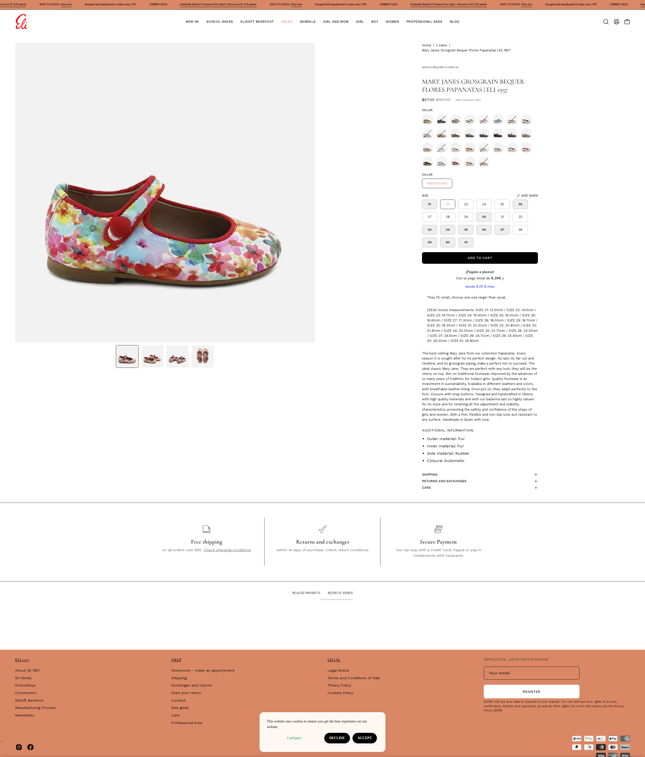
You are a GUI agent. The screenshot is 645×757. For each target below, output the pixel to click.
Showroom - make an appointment (203, 670)
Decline (337, 738)
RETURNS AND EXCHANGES (444, 481)
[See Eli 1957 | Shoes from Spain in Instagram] (19, 747)
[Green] (469, 133)
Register (532, 692)
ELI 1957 (22, 660)
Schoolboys (25, 685)
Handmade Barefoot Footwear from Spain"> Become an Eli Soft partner (218, 4)
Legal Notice (338, 670)
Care (175, 715)
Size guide (180, 708)
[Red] (512, 133)
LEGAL (334, 660)
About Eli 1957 (27, 670)
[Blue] (498, 119)
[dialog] (322, 732)
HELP (176, 660)
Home (426, 45)
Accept (365, 738)
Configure (294, 738)
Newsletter (24, 715)
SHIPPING (429, 474)
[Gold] (427, 119)
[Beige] (469, 119)
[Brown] (441, 133)
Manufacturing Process (35, 708)
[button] (220, 22)
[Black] (441, 119)
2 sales (441, 45)
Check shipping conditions (227, 550)
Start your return (186, 693)
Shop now (66, 4)
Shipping (179, 678)
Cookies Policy (340, 693)
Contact (178, 700)
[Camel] (427, 147)
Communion (26, 693)
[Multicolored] (427, 133)
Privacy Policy (339, 685)
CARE (426, 487)
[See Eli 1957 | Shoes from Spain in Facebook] (30, 747)
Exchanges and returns (191, 685)
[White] (441, 147)
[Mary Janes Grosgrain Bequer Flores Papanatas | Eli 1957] (127, 356)
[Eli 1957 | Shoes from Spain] (21, 21)
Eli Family (23, 678)
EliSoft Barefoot (29, 700)
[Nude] (455, 119)
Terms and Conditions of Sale (354, 678)
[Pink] (484, 119)
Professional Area (186, 723)
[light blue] (441, 162)
